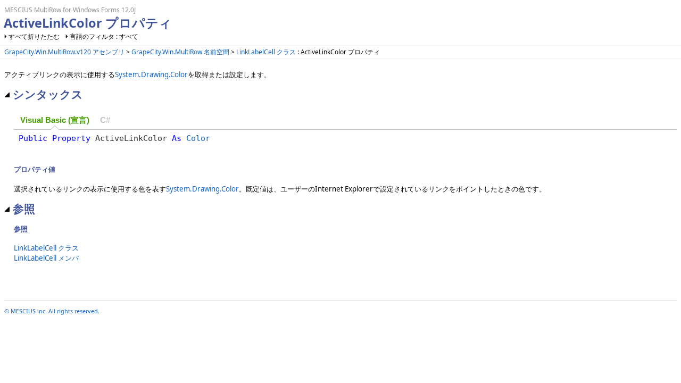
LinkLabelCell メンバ (46, 258)
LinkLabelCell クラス (266, 51)
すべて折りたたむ (34, 36)
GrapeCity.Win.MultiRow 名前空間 (180, 51)
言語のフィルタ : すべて (104, 36)
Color (198, 138)
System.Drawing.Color (151, 74)
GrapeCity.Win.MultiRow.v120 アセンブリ (64, 51)
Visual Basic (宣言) (54, 120)
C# (105, 120)
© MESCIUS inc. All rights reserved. (51, 311)
